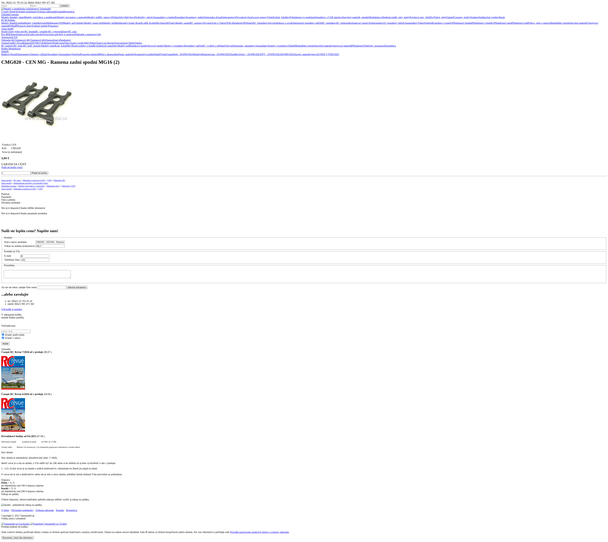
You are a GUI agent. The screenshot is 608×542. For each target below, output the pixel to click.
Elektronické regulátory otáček (306, 23)
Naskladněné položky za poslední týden (31, 183)
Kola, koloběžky (63, 45)
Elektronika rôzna (212, 17)
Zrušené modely (40, 26)
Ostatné (450, 17)
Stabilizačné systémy (488, 17)
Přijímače (248, 23)
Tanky (172, 23)
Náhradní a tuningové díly (88, 34)
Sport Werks (128, 43)
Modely (197, 54)
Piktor (93, 43)
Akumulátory (411, 23)
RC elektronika (344, 23)
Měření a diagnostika (107, 54)
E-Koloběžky (153, 23)
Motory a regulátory (174, 45)
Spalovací (21, 34)
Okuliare (474, 17)
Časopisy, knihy (462, 17)
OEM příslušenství (234, 23)
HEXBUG (36, 43)
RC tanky (18, 45)
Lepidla (149, 54)
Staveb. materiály (302, 54)
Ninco (67, 43)
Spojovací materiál (342, 45)
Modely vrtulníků (32, 23)
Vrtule (270, 17)
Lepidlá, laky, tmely (399, 17)
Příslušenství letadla (462, 23)
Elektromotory (228, 17)
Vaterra (138, 43)
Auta (130, 23)
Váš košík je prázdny (11, 309)
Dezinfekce (390, 45)
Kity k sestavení (67, 34)
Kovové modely (156, 45)
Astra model (7, 28)
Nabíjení (428, 23)
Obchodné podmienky (26, 11)
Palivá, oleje (440, 17)
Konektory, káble (194, 17)
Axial (10, 43)
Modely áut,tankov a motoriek (72, 17)
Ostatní (169, 54)
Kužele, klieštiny (281, 17)
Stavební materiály (579, 23)
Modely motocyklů (93, 23)
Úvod (4, 11)
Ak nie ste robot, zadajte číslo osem (19, 287)
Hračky (5, 31)
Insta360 (164, 23)
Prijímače (116, 17)
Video (421, 23)
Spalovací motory (360, 23)
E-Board (137, 23)
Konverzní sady (51, 34)
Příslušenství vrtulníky (483, 23)
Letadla (20, 23)
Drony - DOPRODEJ (250, 54)
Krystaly (207, 23)
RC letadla (30, 31)
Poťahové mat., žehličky (421, 17)
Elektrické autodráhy (107, 45)
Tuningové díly (22, 40)
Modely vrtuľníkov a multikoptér (40, 17)
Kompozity (140, 54)
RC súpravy (105, 17)
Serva (271, 23)
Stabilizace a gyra (282, 23)
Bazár (502, 17)
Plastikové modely (139, 45)
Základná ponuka (10, 14)
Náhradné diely (53, 186)
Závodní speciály (34, 34)
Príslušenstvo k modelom (302, 17)
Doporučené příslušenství (58, 40)
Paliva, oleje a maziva (539, 23)
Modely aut (69, 23)
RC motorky (7, 45)
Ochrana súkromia (46, 11)
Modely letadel (8, 23)
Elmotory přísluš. (38, 54)
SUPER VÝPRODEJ (328, 54)
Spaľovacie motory (257, 17)
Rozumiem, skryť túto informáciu (18, 538)
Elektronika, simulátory (243, 45)
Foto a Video (218, 23)
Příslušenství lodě (520, 23)
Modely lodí (93, 17)
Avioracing (6, 37)
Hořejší (5, 51)
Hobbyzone (58, 43)
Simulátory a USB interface (328, 17)
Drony (65, 31)
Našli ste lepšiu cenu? (12, 167)
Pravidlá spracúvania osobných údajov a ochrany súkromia (259, 532)
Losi (21, 43)
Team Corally (77, 43)
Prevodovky (241, 17)
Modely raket (48, 45)
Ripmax (27, 43)
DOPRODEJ (287, 54)
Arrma (4, 43)
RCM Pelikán (8, 20)
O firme (11, 11)
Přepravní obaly (24, 26)
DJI (61, 23)
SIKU (87, 43)
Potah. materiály (126, 54)
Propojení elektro (88, 54)
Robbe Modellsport (11, 48)
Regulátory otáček (193, 45)
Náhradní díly (8, 40)
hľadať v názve (12, 338)
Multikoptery (53, 23)
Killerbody (47, 43)
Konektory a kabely (442, 23)
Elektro (12, 34)
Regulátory (180, 17)
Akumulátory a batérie (164, 17)
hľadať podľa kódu (14, 334)
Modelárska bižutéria (379, 17)
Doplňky (234, 54)
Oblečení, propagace (374, 45)
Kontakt (59, 11)
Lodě (144, 23)
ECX (16, 43)
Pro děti (5, 34)
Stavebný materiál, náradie (355, 17)
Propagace (53, 26)
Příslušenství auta (502, 23)
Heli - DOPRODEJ (183, 54)
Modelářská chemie (560, 23)
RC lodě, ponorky (32, 45)
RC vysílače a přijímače (214, 45)
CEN (15, 37)
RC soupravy (196, 23)
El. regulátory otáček (394, 23)
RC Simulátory (260, 23)
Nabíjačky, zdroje (144, 17)
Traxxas (118, 43)
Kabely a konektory (278, 45)
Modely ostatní (182, 23)
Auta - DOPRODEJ (220, 54)
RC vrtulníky (41, 31)
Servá (132, 17)
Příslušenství (358, 45)
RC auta (72, 31)
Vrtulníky (79, 23)
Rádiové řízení (8, 54)
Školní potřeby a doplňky (84, 45)
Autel (44, 23)
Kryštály (125, 17)
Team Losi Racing (105, 43)
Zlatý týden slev (17, 31)
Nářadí (12, 26)
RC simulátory (329, 23)
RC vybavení (55, 31)
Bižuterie (205, 54)
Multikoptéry (121, 23)
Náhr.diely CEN (68, 186)
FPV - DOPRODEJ (271, 54)
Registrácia (69, 11)
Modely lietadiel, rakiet (12, 17)
